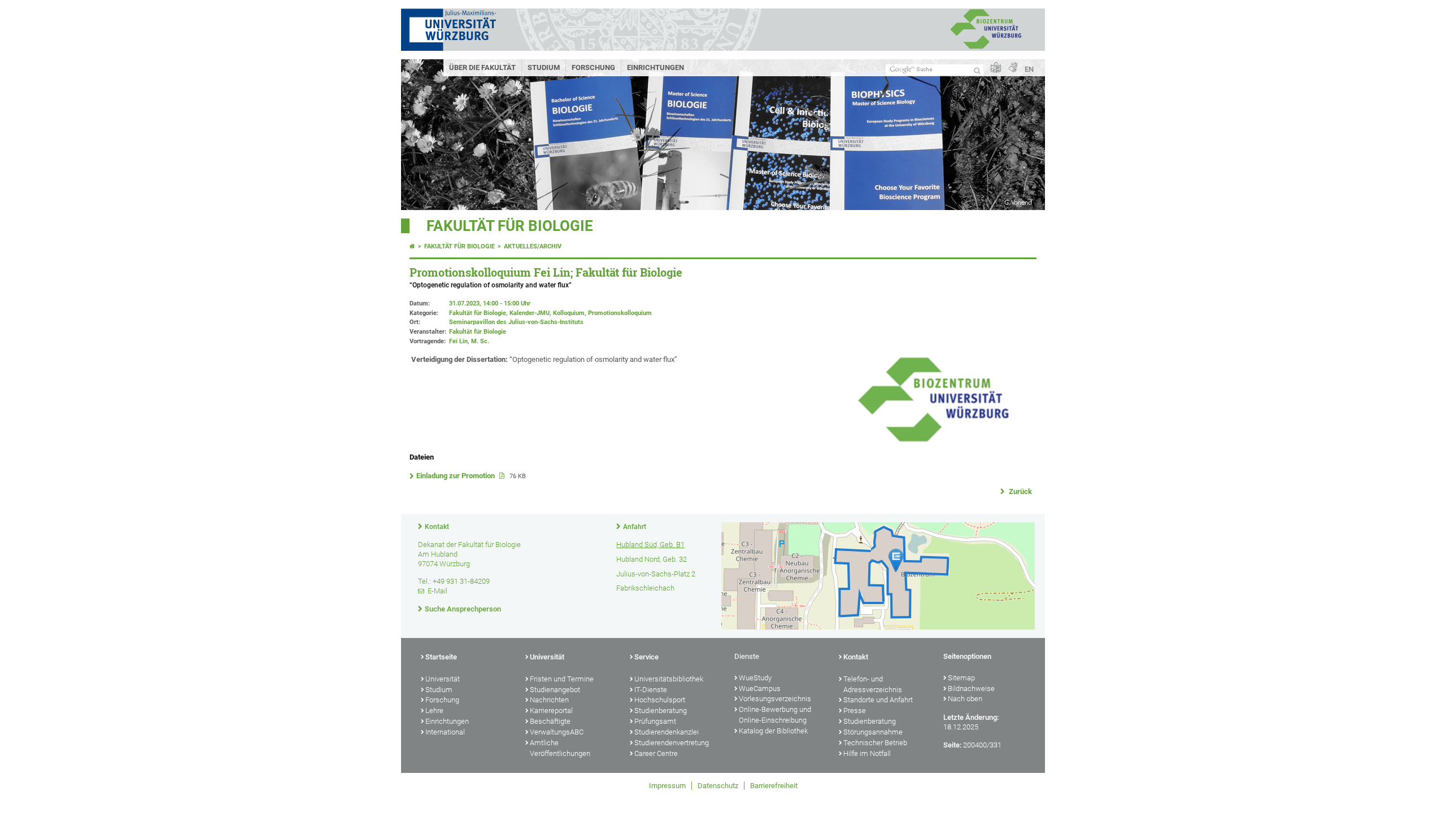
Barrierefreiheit (774, 785)
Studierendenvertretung (671, 742)
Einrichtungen (655, 67)
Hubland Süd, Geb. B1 (650, 544)
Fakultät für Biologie (509, 225)
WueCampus (760, 688)
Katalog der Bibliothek (773, 731)
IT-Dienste (650, 689)
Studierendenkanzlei (666, 732)
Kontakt (437, 527)
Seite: (952, 745)
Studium (544, 67)
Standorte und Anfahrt (878, 700)
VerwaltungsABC (556, 732)
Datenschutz (718, 785)
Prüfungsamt (655, 721)
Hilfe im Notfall (867, 753)
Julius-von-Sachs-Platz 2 (655, 574)
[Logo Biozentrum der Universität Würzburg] (933, 441)
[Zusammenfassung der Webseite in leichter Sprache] (996, 68)
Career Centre (656, 753)
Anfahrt (634, 527)
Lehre (434, 710)
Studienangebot (555, 689)
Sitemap (961, 678)
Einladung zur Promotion (456, 475)
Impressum (667, 785)
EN (1029, 69)
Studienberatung (660, 710)
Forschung (593, 67)
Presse (854, 710)
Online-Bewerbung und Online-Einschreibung (775, 714)
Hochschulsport (659, 700)
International (445, 732)
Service (646, 657)
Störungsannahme (873, 732)
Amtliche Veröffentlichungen (560, 748)
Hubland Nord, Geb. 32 (651, 559)
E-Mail (437, 591)
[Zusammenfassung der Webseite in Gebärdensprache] (1012, 68)
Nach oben (965, 698)
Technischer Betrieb (875, 742)
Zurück (1019, 491)
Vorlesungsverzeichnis (775, 698)
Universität (442, 679)
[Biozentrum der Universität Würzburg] (986, 47)
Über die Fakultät (482, 67)
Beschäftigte (550, 721)
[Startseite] (412, 246)
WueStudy (755, 678)
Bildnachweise (971, 688)
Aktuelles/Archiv (532, 246)
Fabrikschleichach (645, 588)
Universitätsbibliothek (668, 679)
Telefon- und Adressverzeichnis (872, 684)
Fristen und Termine (562, 679)
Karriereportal (551, 710)
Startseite (441, 657)
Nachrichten (549, 700)
